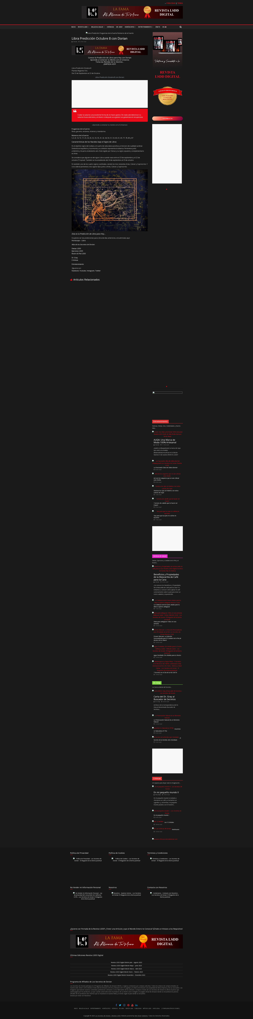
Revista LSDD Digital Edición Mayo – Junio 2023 (126, 966)
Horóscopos (129, 27)
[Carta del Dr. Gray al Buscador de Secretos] (167, 691)
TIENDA (180, 3)
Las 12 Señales (169, 822)
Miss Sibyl (158, 795)
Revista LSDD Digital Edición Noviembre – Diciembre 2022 (126, 975)
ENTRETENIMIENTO (95, 1008)
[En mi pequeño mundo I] (167, 811)
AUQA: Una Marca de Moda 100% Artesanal (165, 441)
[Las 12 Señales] (157, 821)
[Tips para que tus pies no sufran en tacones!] (167, 511)
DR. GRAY (121, 1008)
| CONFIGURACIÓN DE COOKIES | (170, 1008)
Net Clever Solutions (141, 1016)
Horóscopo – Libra (78, 240)
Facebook (75, 271)
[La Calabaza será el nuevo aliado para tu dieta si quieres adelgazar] (167, 600)
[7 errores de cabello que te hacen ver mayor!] (167, 499)
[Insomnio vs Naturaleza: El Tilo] (163, 728)
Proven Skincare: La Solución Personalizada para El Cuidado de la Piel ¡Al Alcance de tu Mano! (167, 638)
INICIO (76, 1008)
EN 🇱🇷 (164, 27)
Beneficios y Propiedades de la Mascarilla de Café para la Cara (166, 577)
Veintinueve (175, 829)
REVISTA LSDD (129, 1008)
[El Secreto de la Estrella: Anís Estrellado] (165, 737)
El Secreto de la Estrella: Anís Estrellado (167, 739)
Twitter (98, 271)
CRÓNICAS (115, 1008)
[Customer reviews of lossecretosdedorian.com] (164, 839)
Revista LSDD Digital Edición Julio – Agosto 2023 (126, 962)
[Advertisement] (110, 94)
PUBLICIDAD (138, 1008)
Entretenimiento (145, 27)
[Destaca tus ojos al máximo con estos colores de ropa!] (167, 486)
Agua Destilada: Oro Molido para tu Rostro (167, 655)
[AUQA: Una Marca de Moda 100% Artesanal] (167, 432)
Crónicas (110, 27)
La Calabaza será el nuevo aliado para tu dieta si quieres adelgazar (167, 606)
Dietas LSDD (76, 248)
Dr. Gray (119, 27)
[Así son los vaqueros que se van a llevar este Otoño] (167, 474)
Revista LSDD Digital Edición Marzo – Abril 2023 (126, 969)
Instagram (90, 271)
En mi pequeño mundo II (166, 792)
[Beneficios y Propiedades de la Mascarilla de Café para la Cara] (167, 566)
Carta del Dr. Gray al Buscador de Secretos (165, 698)
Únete (157, 27)
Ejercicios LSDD (77, 251)
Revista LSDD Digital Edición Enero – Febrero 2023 (126, 972)
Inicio (73, 27)
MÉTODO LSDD (147, 1008)
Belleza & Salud (97, 27)
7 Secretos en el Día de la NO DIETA (165, 672)
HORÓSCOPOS (106, 1008)
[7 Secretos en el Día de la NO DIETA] (167, 661)
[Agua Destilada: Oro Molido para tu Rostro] (167, 646)
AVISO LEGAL (156, 1008)
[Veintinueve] (161, 828)
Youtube (83, 271)
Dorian (75, 41)
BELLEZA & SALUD (84, 1008)
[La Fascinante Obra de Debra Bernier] (167, 461)
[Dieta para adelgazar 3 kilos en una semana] (167, 613)
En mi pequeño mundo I (161, 815)
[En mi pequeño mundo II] (167, 786)
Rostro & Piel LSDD (79, 253)
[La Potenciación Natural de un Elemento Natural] (167, 715)
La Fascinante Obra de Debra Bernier (165, 467)
